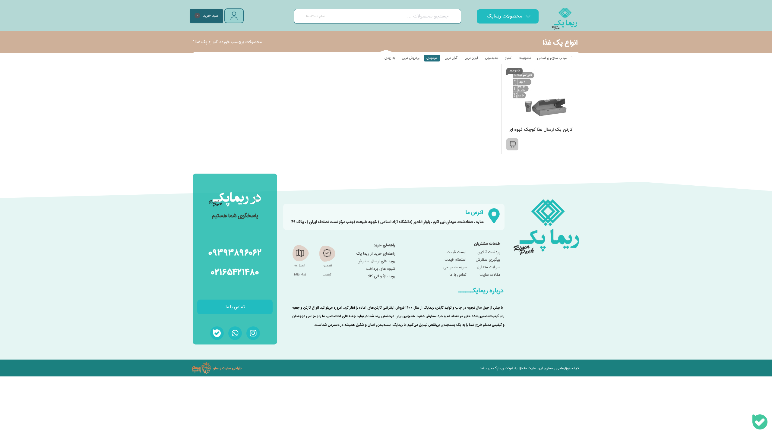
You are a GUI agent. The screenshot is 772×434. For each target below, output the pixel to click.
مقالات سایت (489, 275)
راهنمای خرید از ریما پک (375, 253)
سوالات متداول (488, 267)
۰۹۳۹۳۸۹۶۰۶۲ (235, 252)
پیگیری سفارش (488, 259)
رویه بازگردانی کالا (381, 276)
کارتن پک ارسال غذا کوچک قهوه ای (540, 130)
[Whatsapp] (235, 333)
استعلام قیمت (456, 259)
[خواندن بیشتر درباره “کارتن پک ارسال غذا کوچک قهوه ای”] (512, 144)
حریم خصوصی (455, 267)
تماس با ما (458, 275)
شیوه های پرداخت (380, 269)
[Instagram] (253, 333)
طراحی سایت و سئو (227, 368)
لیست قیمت (457, 252)
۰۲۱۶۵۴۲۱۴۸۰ (235, 271)
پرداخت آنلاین (488, 252)
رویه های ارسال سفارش (376, 261)
